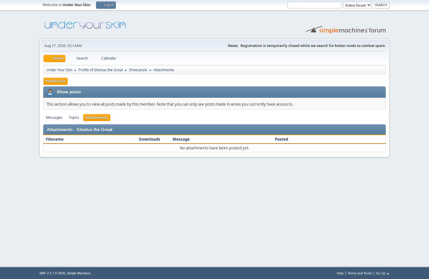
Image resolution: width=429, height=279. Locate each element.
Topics (74, 117)
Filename (55, 139)
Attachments (97, 117)
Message (181, 139)
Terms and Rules (360, 273)
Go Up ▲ (383, 273)
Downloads (149, 139)
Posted (281, 139)
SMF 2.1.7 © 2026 (52, 273)
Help (340, 273)
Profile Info (55, 81)
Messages (54, 117)
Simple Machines (79, 273)
